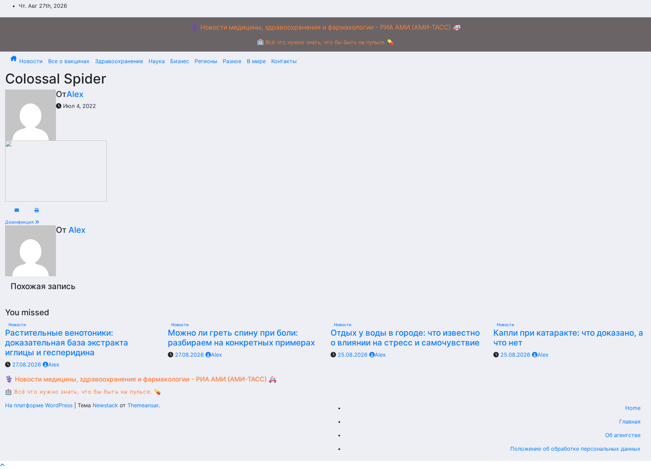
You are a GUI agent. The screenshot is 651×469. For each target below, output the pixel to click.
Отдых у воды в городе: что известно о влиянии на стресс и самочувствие (405, 338)
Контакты (284, 61)
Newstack (105, 405)
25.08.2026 (353, 354)
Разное (232, 61)
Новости (31, 61)
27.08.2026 (27, 364)
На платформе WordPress (39, 405)
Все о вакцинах (69, 61)
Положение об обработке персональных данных (575, 448)
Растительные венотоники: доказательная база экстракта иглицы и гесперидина (66, 342)
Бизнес (179, 61)
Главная (629, 421)
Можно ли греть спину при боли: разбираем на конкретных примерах (241, 338)
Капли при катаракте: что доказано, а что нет (568, 338)
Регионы (206, 61)
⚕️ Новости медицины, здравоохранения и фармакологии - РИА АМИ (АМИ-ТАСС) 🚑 (326, 27)
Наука (157, 61)
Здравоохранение (119, 61)
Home (632, 408)
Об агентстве (622, 435)
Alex (74, 94)
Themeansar (142, 405)
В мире (256, 61)
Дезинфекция (20, 222)
